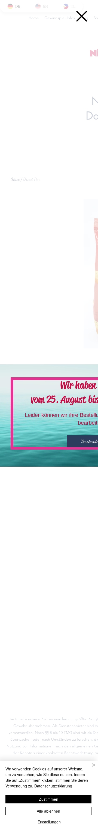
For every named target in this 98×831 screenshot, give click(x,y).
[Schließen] (90, 768)
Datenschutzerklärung (53, 786)
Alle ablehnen (48, 811)
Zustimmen (48, 799)
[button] (81, 16)
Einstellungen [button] (49, 822)
